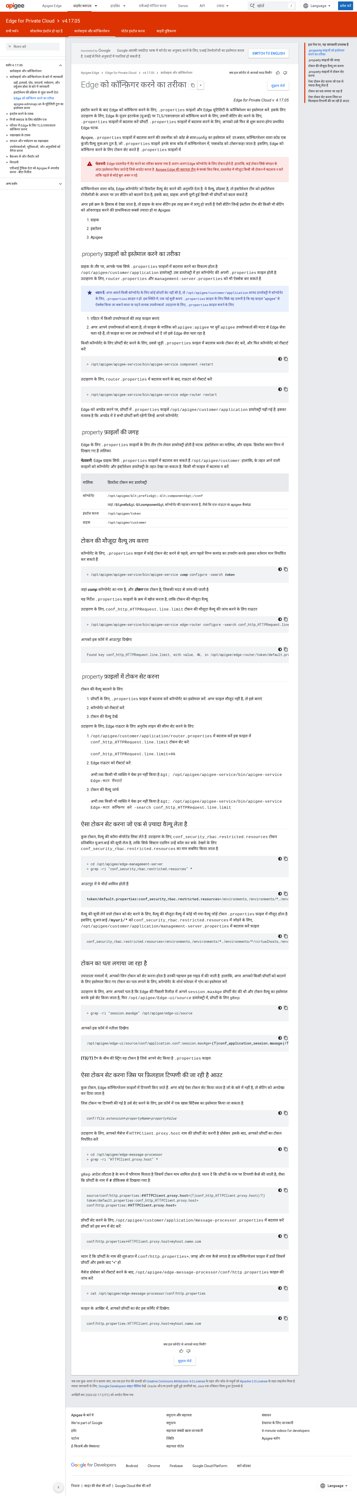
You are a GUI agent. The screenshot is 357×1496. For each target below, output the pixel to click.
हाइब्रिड (115, 6)
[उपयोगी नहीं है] (285, 72)
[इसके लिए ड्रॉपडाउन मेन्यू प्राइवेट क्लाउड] (98, 6)
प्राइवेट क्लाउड (82, 6)
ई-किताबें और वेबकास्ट (85, 1446)
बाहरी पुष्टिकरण (166, 31)
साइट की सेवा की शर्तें (97, 1486)
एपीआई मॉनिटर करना (153, 6)
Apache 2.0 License (253, 1381)
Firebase (176, 1466)
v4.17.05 (71, 21)
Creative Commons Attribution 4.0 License (175, 1381)
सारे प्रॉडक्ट (244, 1466)
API (202, 6)
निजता (75, 1486)
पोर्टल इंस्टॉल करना (133, 31)
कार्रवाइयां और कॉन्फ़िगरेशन (92, 31)
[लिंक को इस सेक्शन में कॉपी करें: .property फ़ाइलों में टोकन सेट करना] (164, 677)
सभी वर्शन (12, 31)
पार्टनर (75, 1438)
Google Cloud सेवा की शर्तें (133, 1486)
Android (132, 1466)
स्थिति (170, 1438)
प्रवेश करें (345, 6)
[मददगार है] (277, 72)
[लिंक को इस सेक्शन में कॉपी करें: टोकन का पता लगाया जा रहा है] (151, 964)
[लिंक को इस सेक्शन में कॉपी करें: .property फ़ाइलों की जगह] (143, 433)
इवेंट (73, 1431)
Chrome (154, 1466)
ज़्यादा (220, 6)
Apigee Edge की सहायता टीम (176, 169)
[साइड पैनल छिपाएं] (58, 1487)
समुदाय (171, 1423)
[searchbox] (33, 47)
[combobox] (271, 5)
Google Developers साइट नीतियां (120, 1386)
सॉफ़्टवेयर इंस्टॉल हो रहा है (46, 31)
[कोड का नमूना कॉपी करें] (286, 359)
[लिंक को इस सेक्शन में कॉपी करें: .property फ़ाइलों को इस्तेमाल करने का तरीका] (185, 254)
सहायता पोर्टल (175, 1446)
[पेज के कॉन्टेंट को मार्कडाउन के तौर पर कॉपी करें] (193, 85)
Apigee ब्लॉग (271, 1438)
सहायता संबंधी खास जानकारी (184, 1431)
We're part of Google (86, 1423)
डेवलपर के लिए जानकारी (277, 1423)
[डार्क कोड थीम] (280, 359)
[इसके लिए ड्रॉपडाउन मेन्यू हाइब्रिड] (126, 6)
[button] (29, 65)
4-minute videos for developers (286, 1431)
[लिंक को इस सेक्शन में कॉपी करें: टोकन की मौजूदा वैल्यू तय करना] (153, 541)
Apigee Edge (52, 6)
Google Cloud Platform (210, 1466)
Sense (183, 6)
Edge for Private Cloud (30, 21)
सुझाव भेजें (278, 86)
